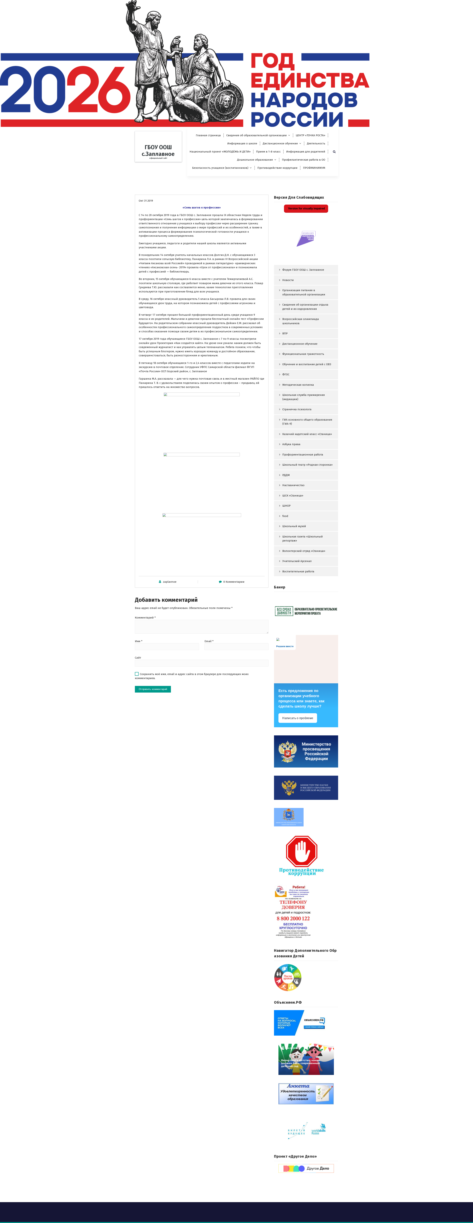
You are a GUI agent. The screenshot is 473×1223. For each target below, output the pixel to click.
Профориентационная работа (302, 454)
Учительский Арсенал (297, 561)
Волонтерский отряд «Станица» (303, 551)
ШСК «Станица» (292, 495)
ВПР (285, 333)
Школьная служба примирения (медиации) (303, 397)
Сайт (138, 657)
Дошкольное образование (255, 159)
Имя (138, 641)
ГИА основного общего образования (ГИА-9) (307, 422)
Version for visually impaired (306, 208)
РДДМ (286, 475)
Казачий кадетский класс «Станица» (307, 434)
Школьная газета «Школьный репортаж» (302, 538)
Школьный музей (294, 526)
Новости (288, 280)
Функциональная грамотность (303, 354)
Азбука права (291, 444)
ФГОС (285, 374)
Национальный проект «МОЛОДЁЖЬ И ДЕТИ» (220, 151)
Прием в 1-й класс (268, 151)
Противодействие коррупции (277, 167)
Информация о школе (242, 143)
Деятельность (316, 143)
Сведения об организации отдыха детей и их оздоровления (305, 307)
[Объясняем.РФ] (306, 1023)
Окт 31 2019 (146, 200)
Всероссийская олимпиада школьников (300, 321)
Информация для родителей (305, 151)
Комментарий (145, 617)
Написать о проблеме (297, 718)
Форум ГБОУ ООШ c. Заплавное (303, 269)
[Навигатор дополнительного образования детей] (306, 977)
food (285, 516)
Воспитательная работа (298, 571)
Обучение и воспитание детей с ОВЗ (306, 364)
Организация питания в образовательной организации (303, 292)
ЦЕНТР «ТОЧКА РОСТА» (310, 135)
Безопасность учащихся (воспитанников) (220, 167)
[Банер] (306, 611)
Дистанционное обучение (280, 143)
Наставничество (293, 485)
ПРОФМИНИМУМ (314, 167)
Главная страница (208, 135)
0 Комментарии (233, 581)
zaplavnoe (169, 581)
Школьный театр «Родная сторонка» (307, 464)
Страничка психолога (297, 409)
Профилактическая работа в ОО (303, 159)
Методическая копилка (298, 384)
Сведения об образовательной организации (256, 135)
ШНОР (286, 505)
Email (209, 641)
